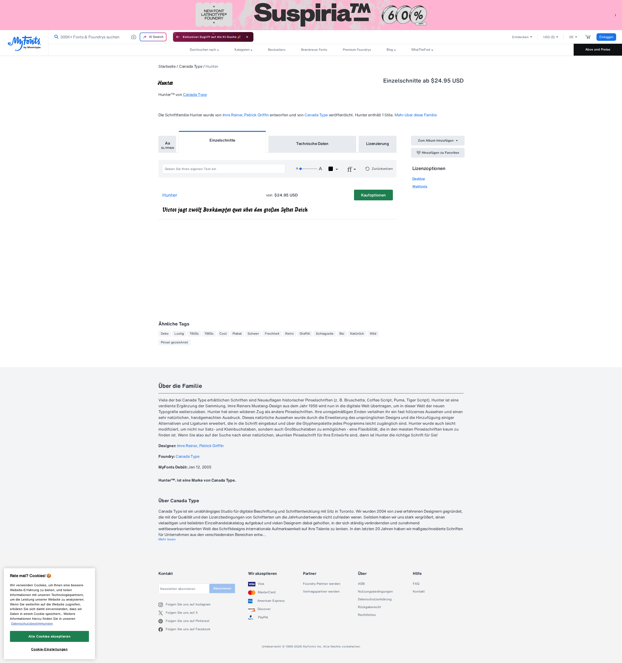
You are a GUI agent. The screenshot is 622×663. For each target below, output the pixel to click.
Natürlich (357, 334)
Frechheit (272, 334)
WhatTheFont (420, 49)
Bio (341, 334)
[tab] (167, 144)
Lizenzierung (377, 143)
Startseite (167, 66)
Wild (373, 334)
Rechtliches (367, 615)
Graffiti (305, 334)
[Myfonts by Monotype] (24, 43)
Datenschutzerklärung (375, 599)
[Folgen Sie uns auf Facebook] (162, 629)
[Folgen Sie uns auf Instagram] (162, 605)
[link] (55, 37)
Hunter (169, 195)
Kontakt (419, 592)
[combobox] (109, 37)
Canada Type (190, 66)
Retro (289, 334)
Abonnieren (222, 588)
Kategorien (242, 49)
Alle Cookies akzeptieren (49, 636)
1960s (209, 334)
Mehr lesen (167, 539)
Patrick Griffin (256, 115)
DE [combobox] (571, 37)
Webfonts (419, 186)
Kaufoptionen (373, 195)
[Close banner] (247, 36)
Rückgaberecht (369, 607)
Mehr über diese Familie (416, 115)
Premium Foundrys (357, 49)
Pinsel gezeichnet (174, 342)
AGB (361, 584)
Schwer (253, 334)
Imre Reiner (232, 115)
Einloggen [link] (606, 37)
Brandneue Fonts (314, 49)
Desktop (418, 178)
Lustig (179, 334)
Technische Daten (312, 143)
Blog (390, 49)
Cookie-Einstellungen (49, 649)
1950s (194, 334)
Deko (165, 334)
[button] (616, 15)
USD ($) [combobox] (549, 37)
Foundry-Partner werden (321, 584)
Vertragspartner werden (321, 592)
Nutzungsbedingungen (375, 592)
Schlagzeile (325, 334)
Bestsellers (276, 49)
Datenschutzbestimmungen (32, 623)
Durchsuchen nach (203, 49)
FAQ (416, 584)
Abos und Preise (597, 49)
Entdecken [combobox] (520, 37)
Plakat (237, 334)
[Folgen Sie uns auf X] (162, 613)
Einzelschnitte (222, 140)
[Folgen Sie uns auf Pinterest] (162, 621)
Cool (223, 334)
